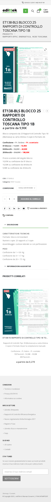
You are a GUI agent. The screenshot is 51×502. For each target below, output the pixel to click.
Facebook (5, 208)
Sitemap (5, 493)
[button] (25, 11)
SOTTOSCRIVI (12, 478)
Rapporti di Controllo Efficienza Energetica (20, 414)
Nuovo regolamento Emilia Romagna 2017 (19, 419)
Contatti (7, 449)
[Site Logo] (10, 11)
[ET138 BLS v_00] (8, 99)
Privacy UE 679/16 (10, 394)
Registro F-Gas (9, 424)
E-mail (24, 208)
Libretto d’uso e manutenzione (15, 428)
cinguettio (9, 208)
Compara (9, 215)
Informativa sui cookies (13, 398)
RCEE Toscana (15, 182)
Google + (19, 208)
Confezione (8, 188)
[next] (47, 111)
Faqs (6, 433)
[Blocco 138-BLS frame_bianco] (20, 99)
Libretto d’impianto (11, 410)
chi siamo (8, 445)
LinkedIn (14, 208)
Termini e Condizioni (12, 389)
